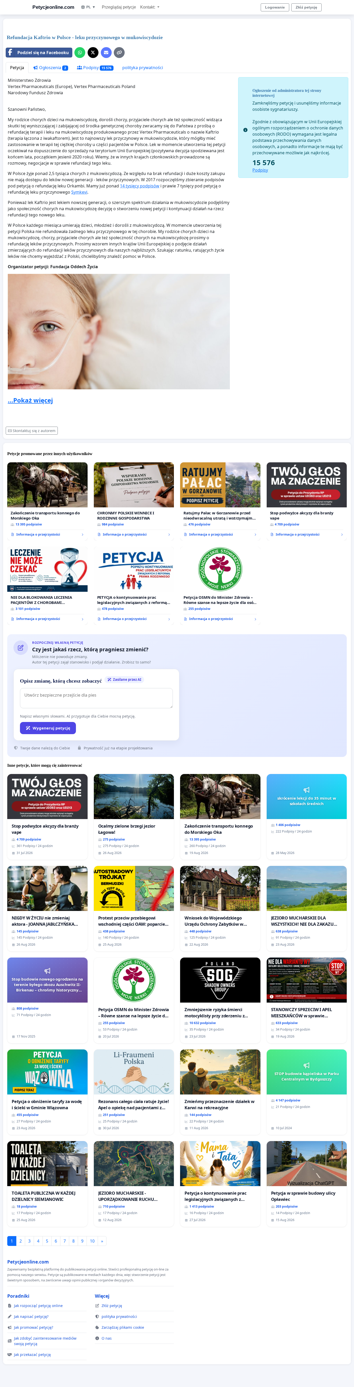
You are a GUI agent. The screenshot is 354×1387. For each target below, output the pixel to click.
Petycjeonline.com (53, 7)
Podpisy (97, 67)
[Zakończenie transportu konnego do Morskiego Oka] (47, 501)
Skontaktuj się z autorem (34, 430)
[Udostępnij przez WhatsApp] (79, 52)
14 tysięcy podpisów (139, 186)
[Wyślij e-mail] (106, 52)
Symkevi (79, 192)
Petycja (17, 67)
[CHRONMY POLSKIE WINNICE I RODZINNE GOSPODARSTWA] (134, 501)
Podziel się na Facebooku (43, 52)
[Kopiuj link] (119, 52)
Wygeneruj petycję (51, 728)
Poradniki (18, 1296)
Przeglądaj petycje (119, 7)
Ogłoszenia (52, 67)
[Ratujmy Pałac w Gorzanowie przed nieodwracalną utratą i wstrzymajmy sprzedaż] (220, 501)
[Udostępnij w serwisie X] (93, 52)
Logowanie (275, 7)
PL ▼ (91, 7)
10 (92, 1241)
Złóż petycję (306, 7)
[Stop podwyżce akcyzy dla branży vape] (307, 501)
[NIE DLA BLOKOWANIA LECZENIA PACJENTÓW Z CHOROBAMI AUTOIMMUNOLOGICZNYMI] (47, 586)
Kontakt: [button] (148, 7)
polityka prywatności (142, 67)
